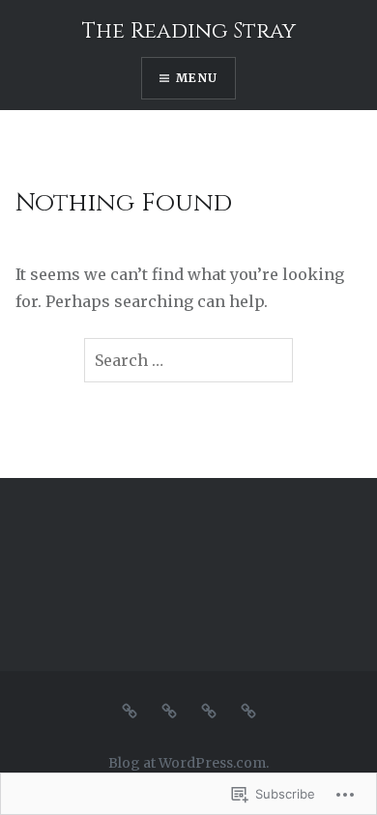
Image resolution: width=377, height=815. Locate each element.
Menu (197, 77)
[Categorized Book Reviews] (169, 710)
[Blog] (208, 710)
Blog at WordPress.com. (188, 763)
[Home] (129, 710)
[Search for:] (188, 360)
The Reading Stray (189, 31)
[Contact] (248, 710)
